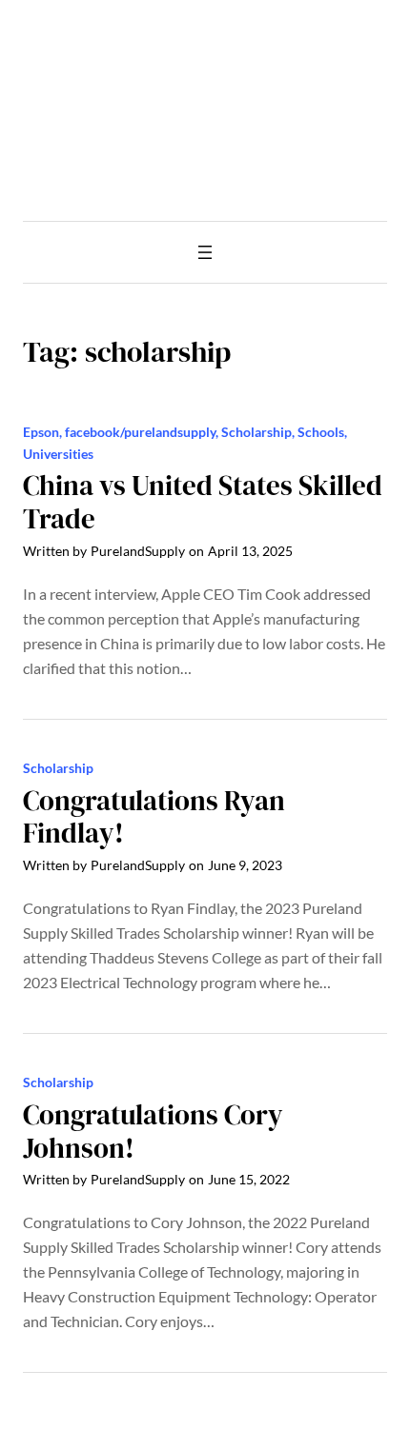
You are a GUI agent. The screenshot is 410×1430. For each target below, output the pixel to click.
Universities (58, 454)
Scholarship (256, 432)
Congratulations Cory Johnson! (153, 1132)
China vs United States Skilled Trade (202, 502)
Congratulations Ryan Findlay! (154, 818)
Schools (320, 432)
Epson (41, 432)
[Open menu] (205, 252)
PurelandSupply (138, 551)
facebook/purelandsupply (140, 432)
